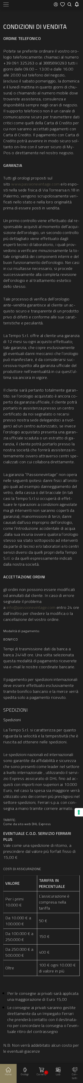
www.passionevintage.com (35, 184)
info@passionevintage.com (31, 607)
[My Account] (56, 4)
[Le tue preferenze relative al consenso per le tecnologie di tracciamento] (79, 812)
